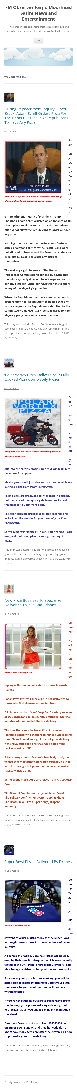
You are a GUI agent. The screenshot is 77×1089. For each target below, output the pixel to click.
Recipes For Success (43, 324)
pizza (7, 333)
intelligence (56, 328)
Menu (38, 40)
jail (52, 820)
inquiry (32, 328)
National (36, 1045)
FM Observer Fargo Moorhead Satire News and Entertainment (38, 13)
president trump (20, 333)
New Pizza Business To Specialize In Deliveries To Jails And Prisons (35, 602)
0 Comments (11, 131)
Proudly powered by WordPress (20, 1082)
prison (65, 820)
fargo (45, 554)
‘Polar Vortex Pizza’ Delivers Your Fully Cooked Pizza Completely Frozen (36, 377)
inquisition (43, 328)
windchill (41, 558)
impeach (22, 328)
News (46, 1045)
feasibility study (20, 820)
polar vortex (28, 558)
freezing (54, 554)
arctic (14, 554)
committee (10, 328)
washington (37, 333)
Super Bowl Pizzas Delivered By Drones (38, 861)
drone (65, 1045)
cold (29, 554)
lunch (67, 328)
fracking (34, 820)
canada (22, 554)
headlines (9, 1050)
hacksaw (45, 820)
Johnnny (12, 337)
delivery (37, 554)
